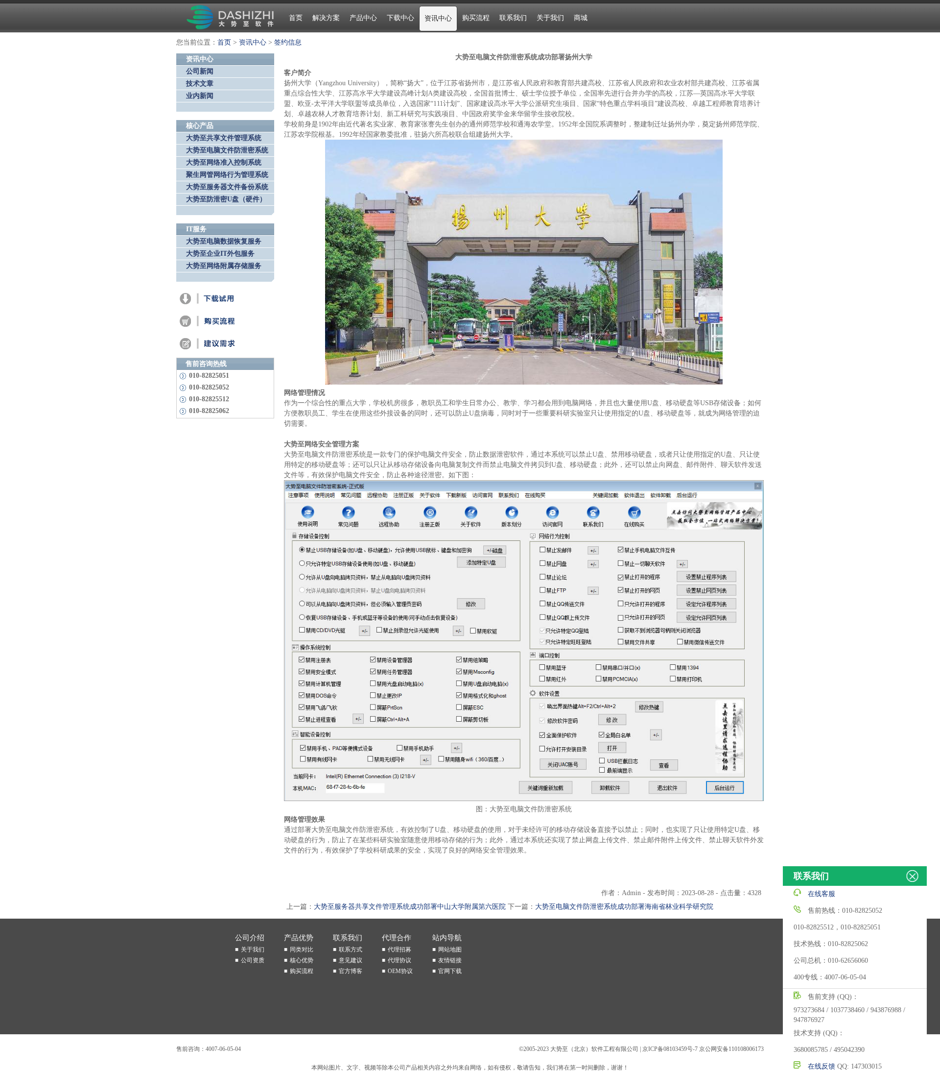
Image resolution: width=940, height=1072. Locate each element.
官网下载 (450, 971)
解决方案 (326, 18)
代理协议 (399, 960)
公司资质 (252, 960)
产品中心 (363, 18)
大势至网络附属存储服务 (223, 265)
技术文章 (199, 83)
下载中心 (400, 18)
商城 (581, 18)
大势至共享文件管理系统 (223, 138)
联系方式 (350, 949)
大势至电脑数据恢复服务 (223, 241)
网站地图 (450, 949)
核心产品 (199, 125)
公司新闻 (199, 71)
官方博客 (350, 971)
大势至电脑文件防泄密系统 (227, 150)
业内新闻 (199, 95)
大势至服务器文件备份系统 (227, 187)
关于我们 (550, 18)
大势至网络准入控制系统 (223, 162)
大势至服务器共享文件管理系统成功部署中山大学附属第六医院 (410, 906)
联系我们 (513, 18)
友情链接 (450, 960)
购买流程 (476, 18)
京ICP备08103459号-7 (670, 1049)
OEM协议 (400, 971)
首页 (296, 18)
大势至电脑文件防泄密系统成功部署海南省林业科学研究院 (624, 906)
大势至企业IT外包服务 (220, 253)
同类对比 (301, 949)
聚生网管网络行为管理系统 (227, 174)
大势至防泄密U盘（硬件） (226, 199)
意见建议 (350, 960)
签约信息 (288, 42)
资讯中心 (438, 18)
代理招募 (399, 949)
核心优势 (301, 960)
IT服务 (196, 229)
